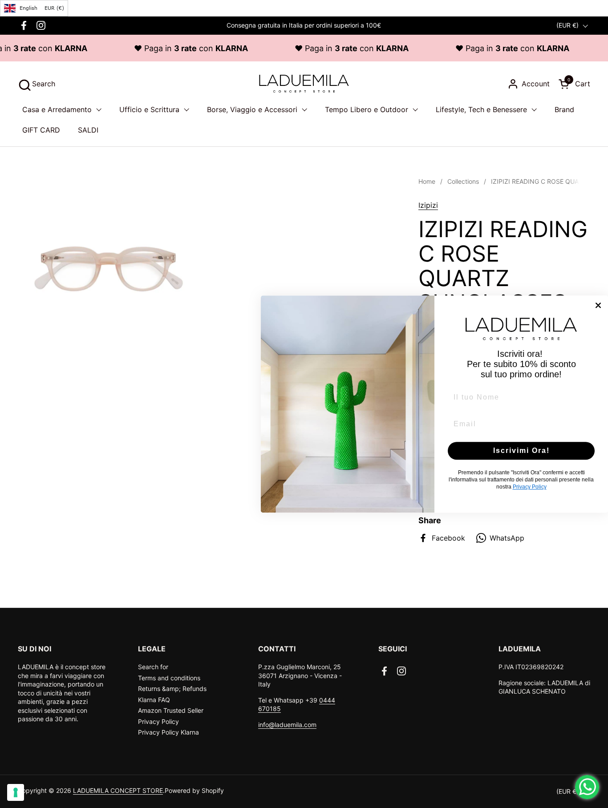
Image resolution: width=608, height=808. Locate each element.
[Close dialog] (598, 305)
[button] (36, 83)
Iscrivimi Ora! (521, 450)
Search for (153, 667)
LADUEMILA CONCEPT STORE (118, 790)
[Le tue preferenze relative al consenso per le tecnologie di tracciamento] (15, 792)
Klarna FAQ (154, 699)
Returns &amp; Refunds (172, 688)
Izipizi (428, 205)
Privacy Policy (158, 721)
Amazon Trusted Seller (170, 710)
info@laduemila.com (287, 724)
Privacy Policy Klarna (168, 732)
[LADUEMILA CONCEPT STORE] (304, 84)
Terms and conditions (169, 678)
